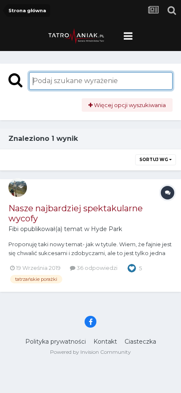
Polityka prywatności (55, 341)
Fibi (13, 229)
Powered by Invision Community (90, 352)
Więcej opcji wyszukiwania (129, 105)
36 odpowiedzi (96, 267)
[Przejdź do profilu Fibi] (17, 187)
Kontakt (105, 341)
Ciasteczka (140, 341)
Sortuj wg (154, 159)
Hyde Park (106, 229)
